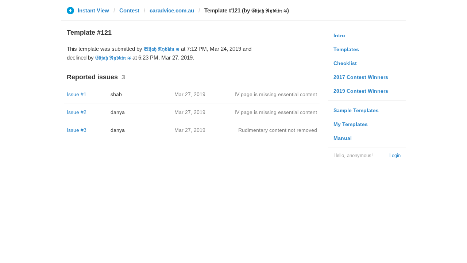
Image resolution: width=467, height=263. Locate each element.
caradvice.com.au (172, 10)
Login (395, 155)
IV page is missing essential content (276, 94)
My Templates (350, 124)
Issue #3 (76, 130)
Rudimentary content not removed (277, 130)
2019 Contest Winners (360, 91)
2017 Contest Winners (360, 77)
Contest (129, 10)
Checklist (345, 63)
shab (116, 94)
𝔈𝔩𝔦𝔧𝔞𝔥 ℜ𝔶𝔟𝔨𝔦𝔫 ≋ (162, 49)
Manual (342, 138)
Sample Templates (356, 110)
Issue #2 (76, 112)
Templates (346, 49)
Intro (339, 35)
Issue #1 (76, 94)
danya (118, 112)
